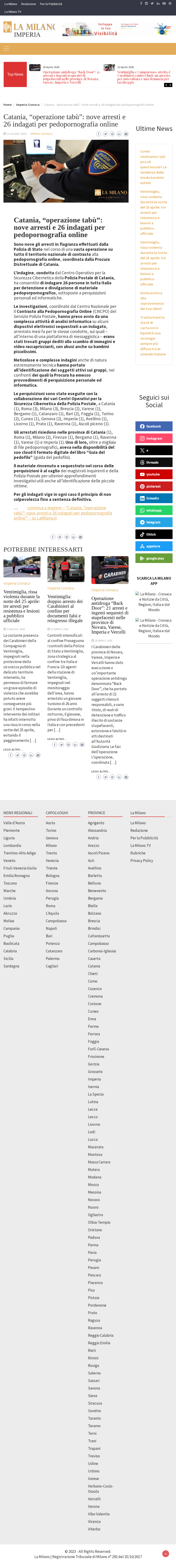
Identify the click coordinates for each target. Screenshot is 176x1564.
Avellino (94, 868)
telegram (153, 522)
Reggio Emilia (99, 1342)
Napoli (51, 928)
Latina (93, 1101)
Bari (49, 935)
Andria (93, 837)
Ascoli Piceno (99, 853)
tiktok (151, 534)
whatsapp (154, 510)
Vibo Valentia (99, 1513)
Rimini (93, 1358)
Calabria (10, 951)
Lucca (93, 1139)
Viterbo (94, 1529)
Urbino (93, 1471)
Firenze (52, 883)
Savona (94, 1388)
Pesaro (93, 1267)
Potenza (53, 943)
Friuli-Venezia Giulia (19, 868)
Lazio (7, 905)
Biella (92, 905)
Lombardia (12, 845)
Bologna (52, 875)
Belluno (94, 883)
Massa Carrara (99, 1162)
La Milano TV (13, 12)
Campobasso (56, 920)
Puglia (8, 935)
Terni (92, 1433)
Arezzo (93, 845)
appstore (153, 546)
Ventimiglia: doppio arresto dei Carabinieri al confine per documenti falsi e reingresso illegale (65, 608)
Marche (9, 890)
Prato (92, 1312)
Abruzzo (10, 913)
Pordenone (97, 1305)
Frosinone (96, 1056)
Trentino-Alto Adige (19, 853)
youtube (153, 474)
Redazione (28, 4)
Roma (50, 905)
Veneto (9, 860)
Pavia (92, 1252)
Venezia (52, 860)
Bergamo (95, 898)
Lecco (93, 1116)
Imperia (94, 1079)
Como (92, 981)
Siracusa (95, 1403)
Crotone (94, 1003)
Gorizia (93, 1064)
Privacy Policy (141, 860)
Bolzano (94, 913)
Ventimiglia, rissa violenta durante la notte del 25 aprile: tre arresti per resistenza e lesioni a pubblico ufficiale (21, 606)
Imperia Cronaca (41, 133)
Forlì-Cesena (98, 1048)
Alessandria (97, 830)
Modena (94, 1177)
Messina (94, 1192)
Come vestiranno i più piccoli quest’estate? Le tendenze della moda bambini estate (153, 167)
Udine (93, 1463)
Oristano (95, 1229)
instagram (154, 438)
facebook (153, 426)
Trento (51, 853)
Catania (94, 966)
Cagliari (52, 966)
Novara (94, 1199)
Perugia (52, 898)
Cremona (95, 996)
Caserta (94, 958)
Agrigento (96, 822)
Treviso (94, 1455)
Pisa (91, 1290)
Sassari (93, 1380)
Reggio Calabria (100, 1335)
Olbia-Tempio (99, 1222)
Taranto (94, 1418)
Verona (93, 1506)
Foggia (93, 1041)
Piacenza (95, 1282)
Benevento (97, 890)
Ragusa (94, 1320)
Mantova (95, 1154)
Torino (51, 830)
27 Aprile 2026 (59, 629)
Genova (52, 837)
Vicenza (94, 1521)
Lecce (93, 1109)
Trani (92, 1440)
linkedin (152, 498)
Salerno (94, 1373)
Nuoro (93, 1207)
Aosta (50, 822)
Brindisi (94, 928)
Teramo (94, 1425)
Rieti (92, 1350)
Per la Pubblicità (51, 4)
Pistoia (93, 1297)
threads (152, 462)
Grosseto (95, 1071)
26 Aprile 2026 (103, 640)
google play (155, 558)
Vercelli (94, 1498)
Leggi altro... (13, 749)
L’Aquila (52, 913)
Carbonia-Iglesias (102, 951)
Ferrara (94, 1033)
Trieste (52, 868)
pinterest (153, 486)
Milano (51, 845)
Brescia (94, 920)
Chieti (93, 973)
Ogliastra (95, 1214)
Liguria (9, 837)
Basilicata (11, 943)
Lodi (91, 1131)
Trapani (94, 1448)
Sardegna (11, 966)
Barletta (95, 875)
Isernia (93, 1086)
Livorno (94, 1124)
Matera (94, 1169)
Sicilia (8, 958)
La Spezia (96, 1094)
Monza (93, 1184)
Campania (11, 928)
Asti (91, 860)
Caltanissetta (99, 935)
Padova (94, 1237)
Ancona (52, 890)
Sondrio (94, 1410)
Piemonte (11, 830)
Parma (93, 1244)
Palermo (53, 958)
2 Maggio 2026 (16, 629)
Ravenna (95, 1327)
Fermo (93, 1026)
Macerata (95, 1146)
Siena (92, 1395)
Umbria (9, 898)
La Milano (11, 4)
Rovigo (93, 1365)
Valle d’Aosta (14, 822)
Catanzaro (54, 951)
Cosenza (95, 988)
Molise (8, 920)
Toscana (10, 883)
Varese (93, 1478)
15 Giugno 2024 (16, 133)
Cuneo (93, 1011)
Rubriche (138, 853)
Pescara (94, 1275)
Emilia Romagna (16, 875)
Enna (92, 1018)
